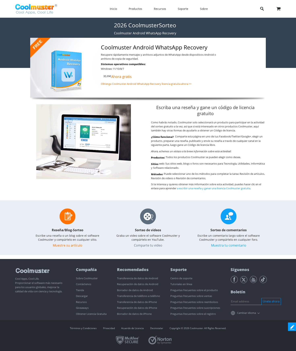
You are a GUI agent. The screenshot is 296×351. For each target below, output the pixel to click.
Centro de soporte (181, 278)
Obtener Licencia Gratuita (91, 314)
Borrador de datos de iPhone (134, 314)
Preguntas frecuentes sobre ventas (191, 296)
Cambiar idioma (246, 313)
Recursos (81, 302)
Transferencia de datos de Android (137, 278)
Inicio (113, 9)
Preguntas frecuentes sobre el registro (193, 314)
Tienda (80, 290)
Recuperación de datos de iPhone (137, 308)
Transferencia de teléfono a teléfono (138, 296)
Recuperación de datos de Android (137, 284)
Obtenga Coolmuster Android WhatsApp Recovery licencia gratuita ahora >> (146, 84)
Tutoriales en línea (181, 284)
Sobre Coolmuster (87, 278)
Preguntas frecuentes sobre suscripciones (195, 308)
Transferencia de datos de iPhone (137, 302)
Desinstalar (156, 328)
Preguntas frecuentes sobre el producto (194, 290)
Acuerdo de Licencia (132, 328)
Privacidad (109, 328)
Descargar (82, 296)
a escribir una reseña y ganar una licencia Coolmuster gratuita (213, 188)
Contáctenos (83, 284)
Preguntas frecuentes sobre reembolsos (194, 302)
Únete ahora (271, 301)
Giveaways (82, 308)
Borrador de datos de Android (135, 290)
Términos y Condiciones (83, 328)
